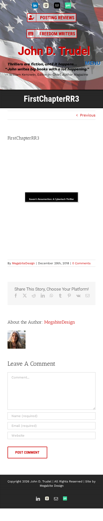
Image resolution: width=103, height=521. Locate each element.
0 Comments (81, 263)
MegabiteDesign (23, 263)
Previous (88, 115)
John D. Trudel (54, 51)
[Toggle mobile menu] (94, 63)
